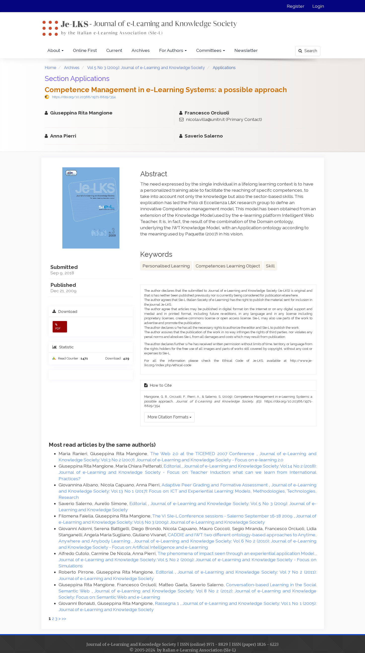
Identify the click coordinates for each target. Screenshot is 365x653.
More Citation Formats (168, 417)
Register (295, 6)
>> (64, 618)
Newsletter (246, 50)
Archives (141, 50)
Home (50, 67)
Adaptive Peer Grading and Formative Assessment (215, 484)
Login (318, 6)
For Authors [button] (171, 50)
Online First (85, 50)
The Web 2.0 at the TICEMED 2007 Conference (203, 453)
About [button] (54, 50)
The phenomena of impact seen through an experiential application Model (236, 553)
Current (114, 50)
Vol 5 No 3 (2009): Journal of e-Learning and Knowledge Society (146, 67)
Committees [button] (209, 50)
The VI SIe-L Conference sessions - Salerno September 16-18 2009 (222, 515)
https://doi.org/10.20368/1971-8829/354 (84, 97)
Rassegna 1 (167, 603)
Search (310, 50)
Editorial (173, 466)
